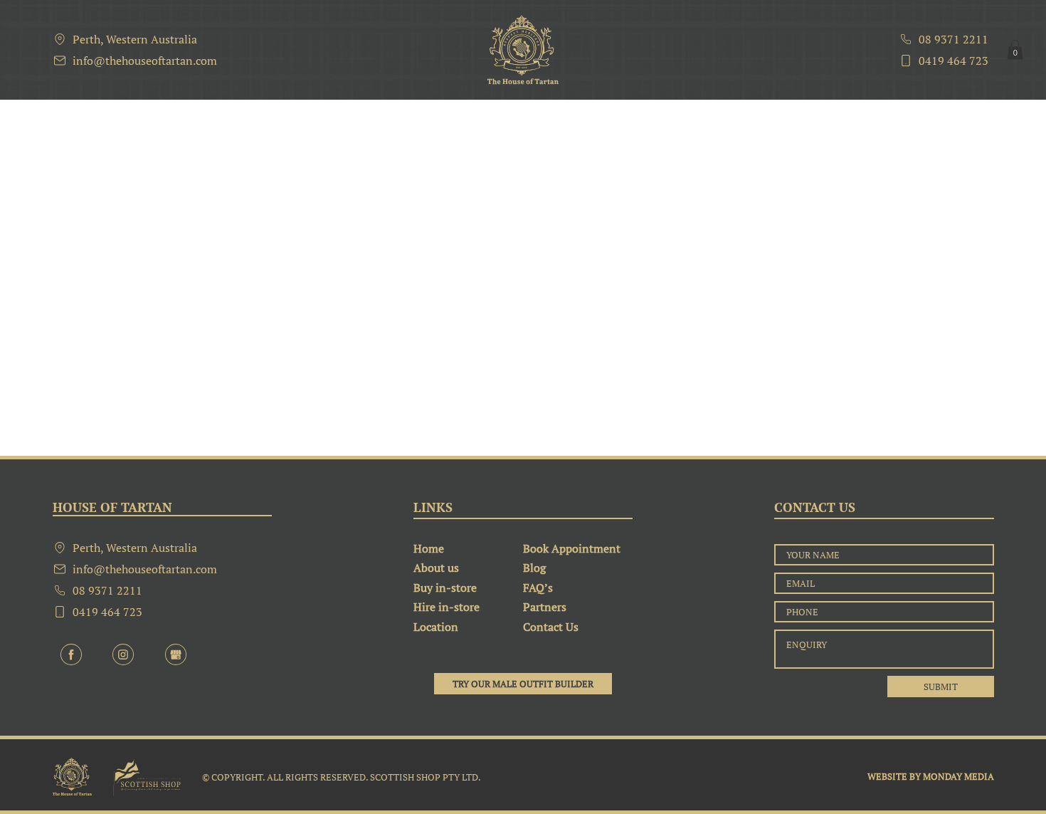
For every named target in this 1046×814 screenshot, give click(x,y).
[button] (1015, 49)
